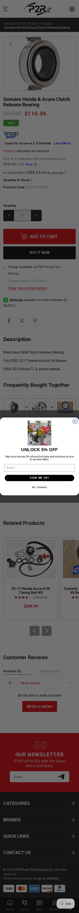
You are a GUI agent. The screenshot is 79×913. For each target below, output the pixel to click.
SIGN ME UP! (39, 478)
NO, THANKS (39, 487)
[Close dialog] (75, 421)
